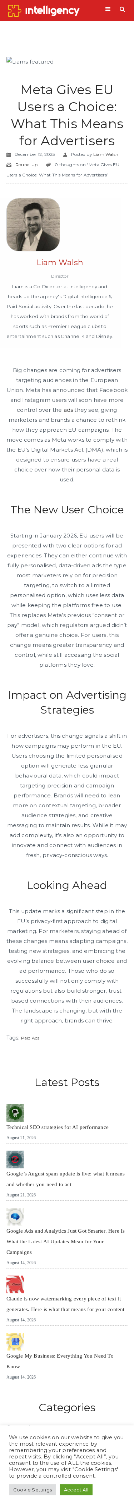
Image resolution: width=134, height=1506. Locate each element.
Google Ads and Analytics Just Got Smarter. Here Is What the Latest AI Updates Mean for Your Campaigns (65, 1241)
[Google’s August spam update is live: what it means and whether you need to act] (15, 1159)
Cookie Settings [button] (32, 1490)
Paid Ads (30, 1038)
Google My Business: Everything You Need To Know (60, 1361)
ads (68, 409)
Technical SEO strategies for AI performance (57, 1127)
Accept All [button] (76, 1490)
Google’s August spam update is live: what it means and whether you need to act (65, 1179)
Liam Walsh (105, 154)
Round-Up (26, 164)
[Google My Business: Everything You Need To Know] (15, 1342)
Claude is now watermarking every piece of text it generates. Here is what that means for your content (65, 1304)
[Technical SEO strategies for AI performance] (15, 1113)
